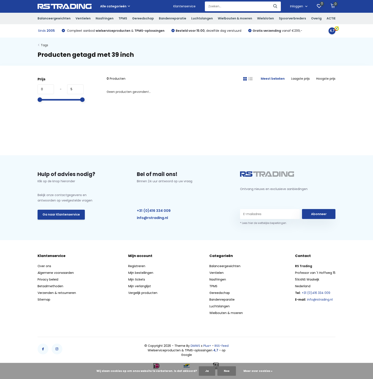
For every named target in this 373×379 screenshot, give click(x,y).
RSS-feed (222, 346)
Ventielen (83, 18)
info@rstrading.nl (152, 217)
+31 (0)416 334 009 (154, 210)
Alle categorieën (113, 6)
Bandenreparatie (172, 18)
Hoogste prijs (325, 78)
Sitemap (44, 299)
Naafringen (105, 18)
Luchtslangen (202, 18)
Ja (207, 371)
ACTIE (331, 18)
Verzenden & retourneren (57, 293)
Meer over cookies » (257, 371)
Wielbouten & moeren (235, 18)
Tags (44, 45)
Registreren (136, 266)
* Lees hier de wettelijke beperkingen (263, 223)
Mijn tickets (136, 279)
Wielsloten (265, 18)
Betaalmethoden (50, 286)
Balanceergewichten (54, 18)
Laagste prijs (300, 78)
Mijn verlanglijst (139, 286)
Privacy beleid (48, 279)
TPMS (123, 18)
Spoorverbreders (292, 18)
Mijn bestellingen (140, 273)
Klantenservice (184, 6)
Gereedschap (143, 18)
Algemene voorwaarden (56, 273)
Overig (316, 18)
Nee (226, 371)
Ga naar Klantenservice (61, 214)
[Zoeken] (275, 6)
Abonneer (319, 214)
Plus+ (207, 346)
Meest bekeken (273, 78)
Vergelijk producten (142, 293)
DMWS (195, 346)
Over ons (44, 266)
